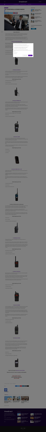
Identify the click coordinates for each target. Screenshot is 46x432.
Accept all (30, 55)
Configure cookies (25, 55)
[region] (23, 50)
